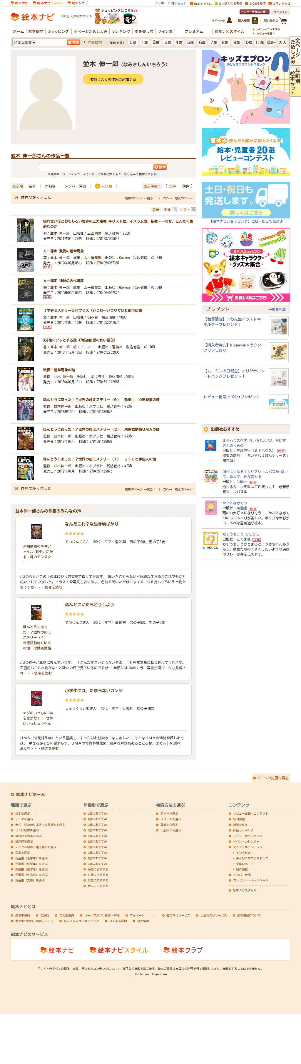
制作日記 (242, 869)
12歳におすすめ (98, 880)
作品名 (50, 186)
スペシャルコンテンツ (247, 847)
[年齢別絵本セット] (295, 93)
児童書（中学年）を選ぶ (31, 863)
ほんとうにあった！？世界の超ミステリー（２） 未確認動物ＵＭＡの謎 (101, 429)
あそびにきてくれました (252, 858)
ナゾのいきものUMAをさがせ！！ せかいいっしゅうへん (38, 718)
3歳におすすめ (97, 830)
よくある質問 (118, 920)
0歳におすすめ (97, 813)
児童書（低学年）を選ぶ (31, 858)
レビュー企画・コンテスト (250, 813)
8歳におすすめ (97, 858)
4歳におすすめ (97, 835)
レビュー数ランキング (247, 835)
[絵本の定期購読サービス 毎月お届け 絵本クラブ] (78, 2)
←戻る (148, 198)
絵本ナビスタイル (245, 890)
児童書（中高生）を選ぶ (31, 874)
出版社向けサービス (213, 915)
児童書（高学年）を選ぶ (31, 869)
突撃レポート (245, 863)
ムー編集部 (92, 257)
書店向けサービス (178, 915)
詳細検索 (95, 42)
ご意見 (44, 915)
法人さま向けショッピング (81, 920)
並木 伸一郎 (60, 233)
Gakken (124, 257)
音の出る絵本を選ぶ (28, 835)
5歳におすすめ (97, 841)
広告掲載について (249, 915)
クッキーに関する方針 (171, 3)
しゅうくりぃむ (77, 708)
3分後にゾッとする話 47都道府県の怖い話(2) (79, 340)
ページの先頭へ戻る (273, 778)
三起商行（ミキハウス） (256, 450)
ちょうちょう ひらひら (241, 534)
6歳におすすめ (97, 847)
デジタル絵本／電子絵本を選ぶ (35, 847)
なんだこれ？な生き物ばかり (91, 524)
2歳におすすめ (97, 824)
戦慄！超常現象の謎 (59, 370)
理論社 (117, 347)
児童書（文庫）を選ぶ (30, 880)
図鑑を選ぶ (22, 852)
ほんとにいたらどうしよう (89, 605)
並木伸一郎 (62, 406)
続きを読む (53, 587)
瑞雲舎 (242, 508)
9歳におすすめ (97, 863)
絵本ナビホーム (30, 795)
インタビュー (245, 852)
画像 (167, 209)
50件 (185, 186)
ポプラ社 (98, 376)
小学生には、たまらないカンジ (94, 691)
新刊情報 (239, 819)
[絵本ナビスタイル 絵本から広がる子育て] (48, 2)
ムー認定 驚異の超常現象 (63, 251)
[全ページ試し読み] (295, 62)
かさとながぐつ (235, 503)
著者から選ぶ (169, 824)
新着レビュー (242, 824)
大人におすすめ (98, 885)
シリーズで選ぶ (170, 819)
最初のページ (134, 198)
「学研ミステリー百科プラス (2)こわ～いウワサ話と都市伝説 (92, 310)
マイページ (137, 915)
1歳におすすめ (97, 819)
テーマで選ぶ (169, 813)
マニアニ (87, 347)
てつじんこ (74, 541)
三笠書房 (94, 233)
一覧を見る (277, 309)
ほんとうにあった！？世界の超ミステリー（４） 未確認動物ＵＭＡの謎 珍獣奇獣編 (37, 637)
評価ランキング (243, 830)
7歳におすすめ (97, 852)
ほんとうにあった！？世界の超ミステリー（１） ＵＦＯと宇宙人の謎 (99, 459)
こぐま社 (244, 539)
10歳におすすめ (98, 869)
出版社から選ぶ (170, 830)
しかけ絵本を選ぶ (27, 830)
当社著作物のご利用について (34, 920)
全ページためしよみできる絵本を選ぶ (40, 824)
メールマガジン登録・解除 (102, 915)
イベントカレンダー (246, 841)
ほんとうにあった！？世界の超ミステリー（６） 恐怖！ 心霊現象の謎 (101, 399)
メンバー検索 (242, 874)
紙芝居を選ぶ (24, 841)
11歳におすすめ (98, 874)
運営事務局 (22, 915)
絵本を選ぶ (22, 813)
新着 (32, 186)
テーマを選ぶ (24, 819)
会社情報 (143, 920)
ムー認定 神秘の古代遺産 (63, 280)
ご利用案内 (66, 915)
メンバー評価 (75, 186)
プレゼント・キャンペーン (250, 880)
